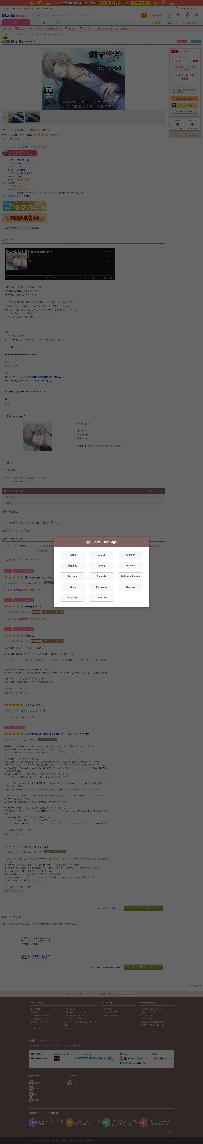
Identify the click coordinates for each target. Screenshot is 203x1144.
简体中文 (130, 554)
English (102, 554)
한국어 (101, 565)
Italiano (72, 586)
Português (101, 586)
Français (101, 576)
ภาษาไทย (72, 597)
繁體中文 (72, 565)
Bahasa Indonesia (130, 576)
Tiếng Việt (101, 597)
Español (130, 565)
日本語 (72, 554)
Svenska (130, 586)
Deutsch (72, 576)
